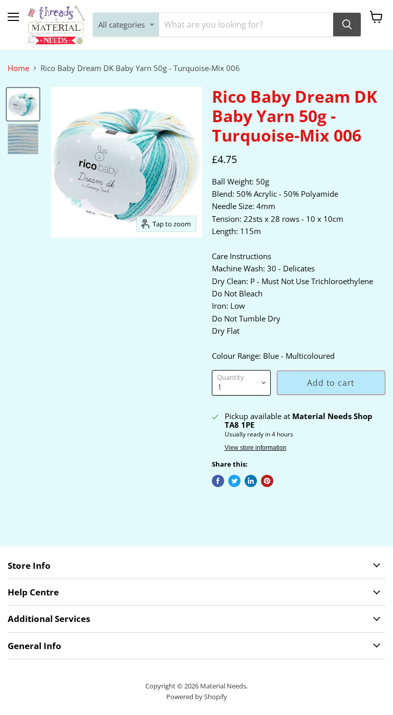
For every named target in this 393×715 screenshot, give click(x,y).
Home (18, 68)
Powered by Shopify (196, 696)
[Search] (347, 24)
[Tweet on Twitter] (234, 481)
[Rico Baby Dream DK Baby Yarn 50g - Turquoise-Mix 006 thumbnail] (23, 104)
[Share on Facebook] (218, 481)
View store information (256, 447)
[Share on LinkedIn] (251, 481)
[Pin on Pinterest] (267, 481)
